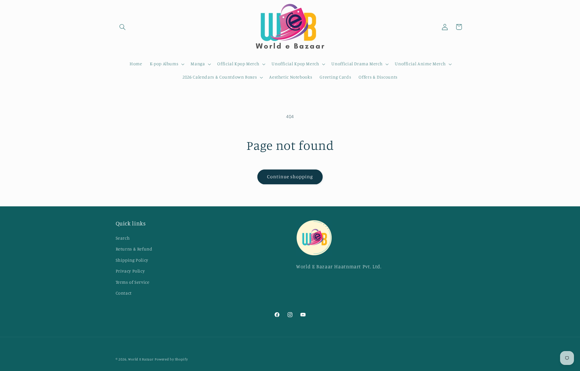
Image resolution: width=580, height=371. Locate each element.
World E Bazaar (140, 359)
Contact (124, 292)
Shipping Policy (132, 260)
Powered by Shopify (171, 359)
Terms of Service (133, 282)
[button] (123, 27)
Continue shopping (290, 176)
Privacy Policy (130, 270)
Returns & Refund (134, 248)
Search (123, 237)
